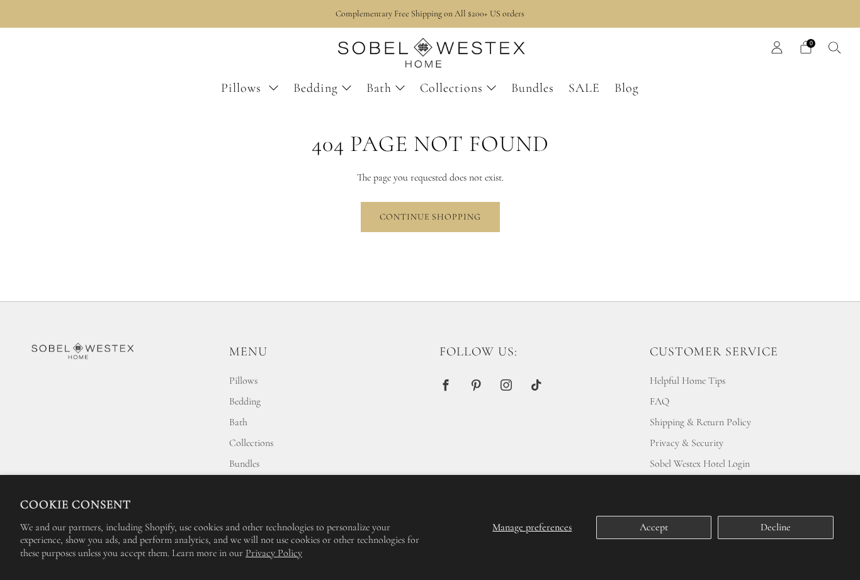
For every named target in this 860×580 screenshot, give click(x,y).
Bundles (532, 88)
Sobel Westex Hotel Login (700, 463)
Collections (451, 88)
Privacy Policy (274, 553)
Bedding (315, 88)
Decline (776, 527)
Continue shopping (430, 216)
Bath (379, 88)
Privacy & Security (686, 443)
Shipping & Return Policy (700, 422)
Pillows (243, 88)
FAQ (659, 401)
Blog (626, 88)
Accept (654, 527)
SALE (584, 88)
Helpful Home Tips (687, 380)
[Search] (835, 47)
